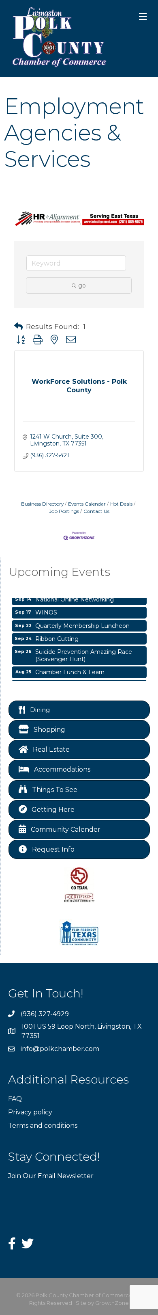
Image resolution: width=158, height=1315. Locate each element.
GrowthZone (112, 1303)
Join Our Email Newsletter (51, 1176)
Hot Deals (121, 504)
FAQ (15, 1099)
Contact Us (96, 511)
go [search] (82, 285)
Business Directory (42, 504)
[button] (18, 326)
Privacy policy (30, 1112)
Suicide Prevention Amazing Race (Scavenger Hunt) (83, 653)
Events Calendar (87, 504)
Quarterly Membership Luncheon (82, 623)
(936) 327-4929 (45, 1014)
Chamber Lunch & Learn (70, 670)
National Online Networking (74, 597)
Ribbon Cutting (57, 636)
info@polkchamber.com (60, 1049)
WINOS (46, 610)
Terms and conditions (42, 1125)
